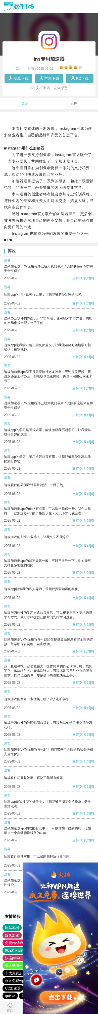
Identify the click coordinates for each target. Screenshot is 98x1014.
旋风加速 (12, 935)
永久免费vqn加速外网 (22, 981)
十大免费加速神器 (19, 973)
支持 (75, 278)
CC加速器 (13, 988)
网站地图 (12, 928)
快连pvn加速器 (16, 958)
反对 (87, 278)
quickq (10, 996)
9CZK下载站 (15, 950)
